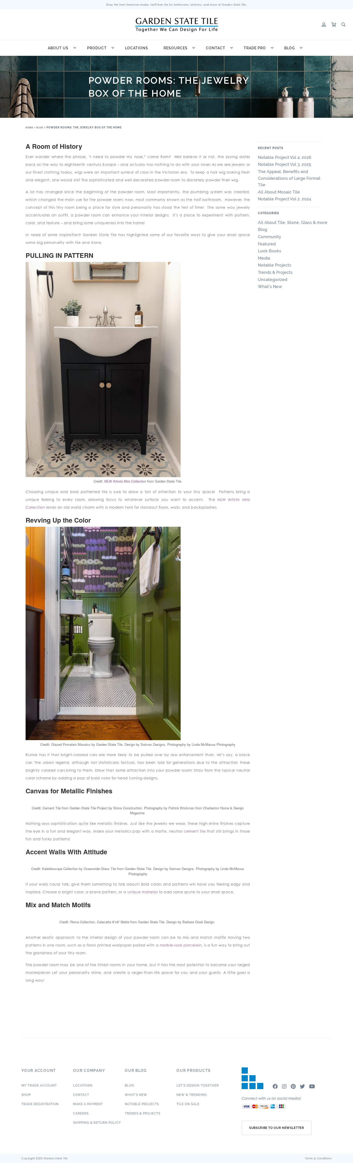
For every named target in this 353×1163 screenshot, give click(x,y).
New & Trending (192, 1095)
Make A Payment (88, 1104)
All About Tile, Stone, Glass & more (292, 222)
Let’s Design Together (198, 1085)
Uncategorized (272, 279)
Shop (26, 1095)
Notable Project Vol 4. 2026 (284, 157)
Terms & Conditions (318, 1158)
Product (97, 48)
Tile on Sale (188, 1104)
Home (29, 127)
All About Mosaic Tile (279, 192)
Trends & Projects (275, 272)
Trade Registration (40, 1104)
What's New (270, 286)
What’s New (136, 1095)
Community (269, 236)
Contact (215, 48)
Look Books (269, 251)
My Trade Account (39, 1085)
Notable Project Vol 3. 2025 (284, 164)
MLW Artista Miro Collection (125, 481)
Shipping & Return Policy (97, 1123)
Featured (267, 244)
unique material (142, 892)
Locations (136, 48)
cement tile (194, 831)
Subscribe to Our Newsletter (276, 1128)
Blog (289, 48)
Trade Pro (255, 48)
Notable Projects (274, 265)
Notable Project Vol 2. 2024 (285, 199)
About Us (58, 48)
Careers (81, 1113)
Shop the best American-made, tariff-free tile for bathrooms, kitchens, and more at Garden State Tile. (176, 4)
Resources (176, 48)
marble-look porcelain (181, 945)
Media (264, 258)
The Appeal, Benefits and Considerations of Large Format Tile (289, 178)
